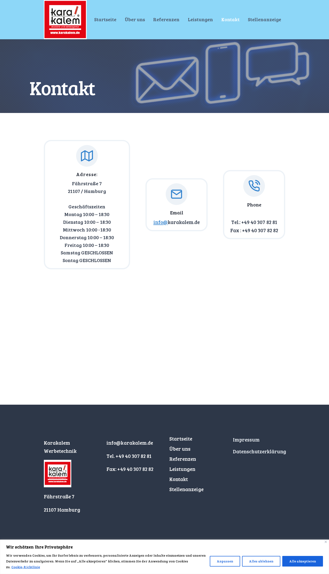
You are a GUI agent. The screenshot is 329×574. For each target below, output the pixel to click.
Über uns (135, 19)
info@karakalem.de (129, 442)
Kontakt (230, 19)
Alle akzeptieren (302, 561)
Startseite (105, 19)
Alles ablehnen (261, 561)
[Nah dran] (326, 542)
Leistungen (200, 19)
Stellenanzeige (264, 19)
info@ (160, 221)
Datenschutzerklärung (259, 451)
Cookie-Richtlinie (25, 567)
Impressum (246, 439)
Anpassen (225, 561)
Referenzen (166, 19)
